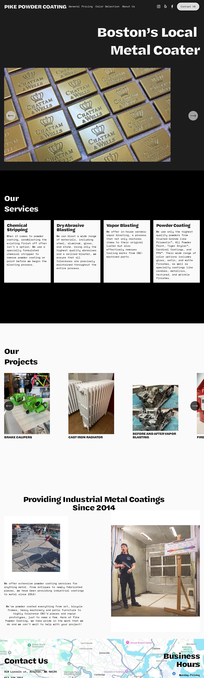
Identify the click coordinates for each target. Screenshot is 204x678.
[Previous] (11, 116)
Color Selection (107, 6)
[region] (102, 116)
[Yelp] (165, 6)
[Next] (193, 116)
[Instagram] (159, 6)
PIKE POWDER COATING (35, 6)
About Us (128, 6)
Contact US (188, 6)
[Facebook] (172, 6)
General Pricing (81, 6)
